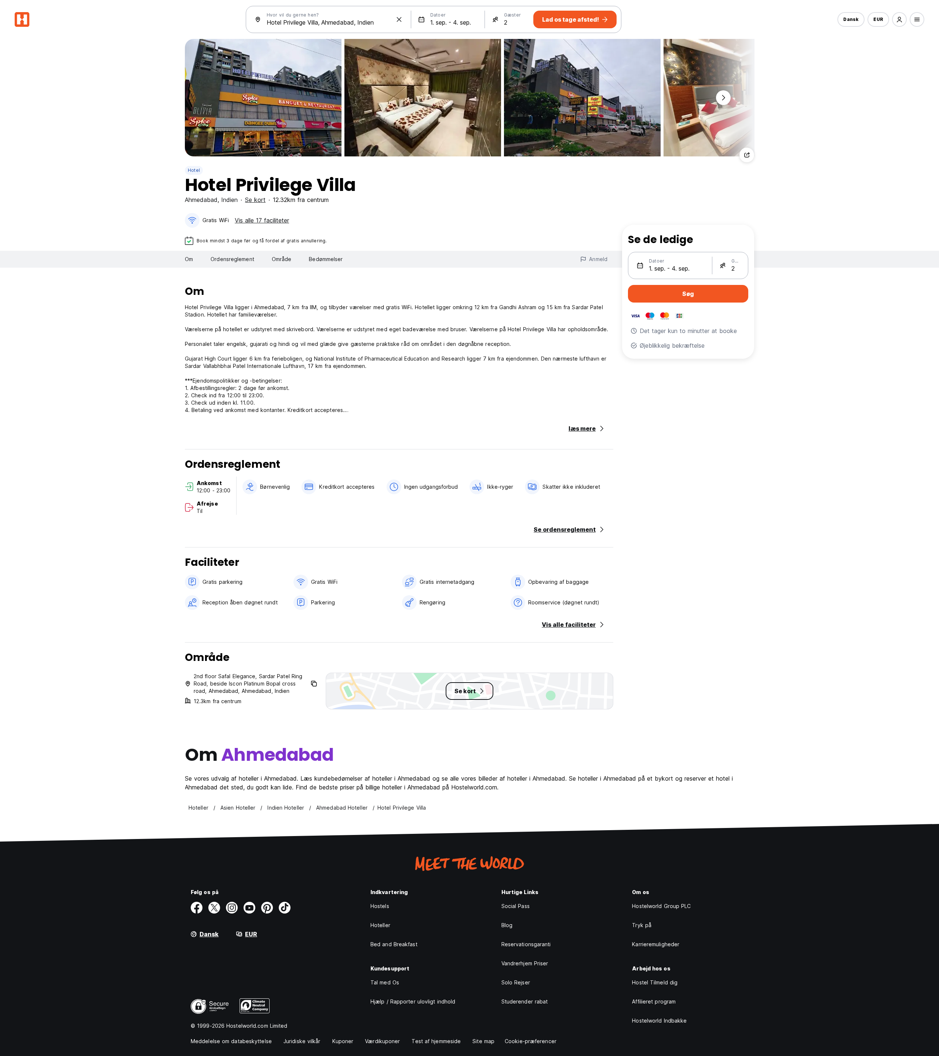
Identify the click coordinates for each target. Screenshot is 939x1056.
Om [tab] (189, 259)
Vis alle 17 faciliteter (262, 220)
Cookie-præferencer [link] (530, 1041)
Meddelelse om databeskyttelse (231, 1041)
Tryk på (641, 925)
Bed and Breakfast (393, 944)
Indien (229, 199)
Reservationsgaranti (526, 944)
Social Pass (515, 906)
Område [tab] (282, 259)
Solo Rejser (515, 982)
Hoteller (380, 925)
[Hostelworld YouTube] (249, 908)
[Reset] (399, 19)
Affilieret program (654, 1001)
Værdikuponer (382, 1041)
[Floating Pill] (723, 97)
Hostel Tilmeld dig (654, 982)
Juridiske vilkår (302, 1041)
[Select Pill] (899, 19)
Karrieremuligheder (655, 944)
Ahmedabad (201, 199)
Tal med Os (384, 982)
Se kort (255, 199)
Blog (506, 925)
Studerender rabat (524, 1001)
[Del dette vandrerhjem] (746, 155)
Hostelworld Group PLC (661, 906)
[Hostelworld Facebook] (196, 908)
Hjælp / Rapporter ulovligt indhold (412, 1001)
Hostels (379, 906)
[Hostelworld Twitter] (214, 908)
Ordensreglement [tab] (232, 259)
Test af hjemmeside (436, 1041)
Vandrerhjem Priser (524, 963)
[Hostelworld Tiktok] (285, 908)
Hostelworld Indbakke (659, 1020)
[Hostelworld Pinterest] (267, 908)
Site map (483, 1041)
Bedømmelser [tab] (326, 259)
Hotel (194, 170)
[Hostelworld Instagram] (232, 908)
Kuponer (343, 1041)
